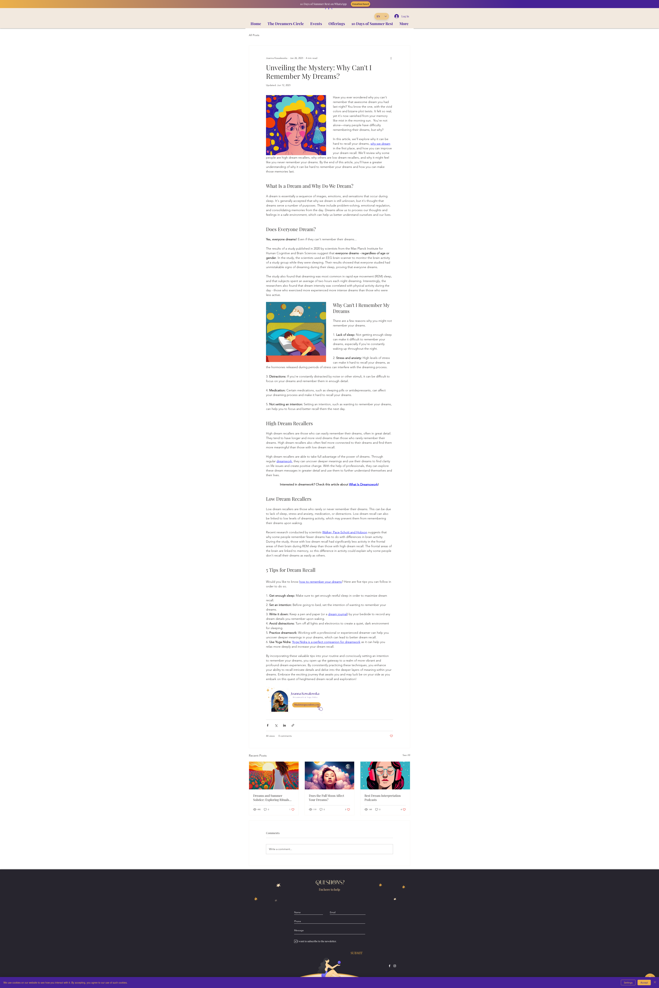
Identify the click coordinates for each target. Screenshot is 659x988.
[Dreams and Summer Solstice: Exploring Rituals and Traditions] (274, 775)
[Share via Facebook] (267, 725)
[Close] (655, 982)
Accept (644, 982)
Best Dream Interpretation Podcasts (383, 798)
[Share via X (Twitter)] (276, 725)
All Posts (254, 35)
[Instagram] (394, 966)
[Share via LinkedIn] (284, 725)
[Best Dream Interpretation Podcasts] (385, 775)
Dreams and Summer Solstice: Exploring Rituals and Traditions (271, 798)
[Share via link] (292, 725)
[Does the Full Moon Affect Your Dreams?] (329, 775)
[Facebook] (389, 966)
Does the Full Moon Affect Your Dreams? (326, 798)
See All (406, 755)
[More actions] (391, 58)
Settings (628, 982)
